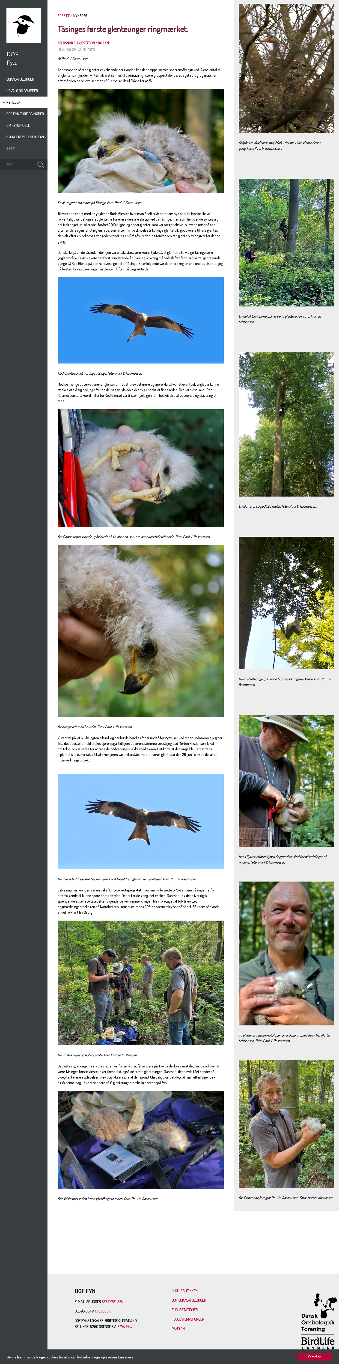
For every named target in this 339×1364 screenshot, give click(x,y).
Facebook (103, 1311)
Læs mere (125, 1357)
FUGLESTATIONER (185, 1309)
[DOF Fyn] (23, 41)
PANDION (178, 1328)
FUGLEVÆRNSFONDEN (188, 1319)
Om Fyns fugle (18, 125)
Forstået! (314, 1356)
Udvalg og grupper (22, 90)
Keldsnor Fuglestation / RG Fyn (83, 43)
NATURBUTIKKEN (185, 1290)
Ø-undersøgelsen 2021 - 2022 (26, 142)
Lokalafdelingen (20, 79)
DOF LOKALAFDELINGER (189, 1300)
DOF (12, 54)
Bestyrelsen (112, 1301)
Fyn (11, 62)
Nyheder (13, 102)
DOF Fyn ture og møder (25, 113)
